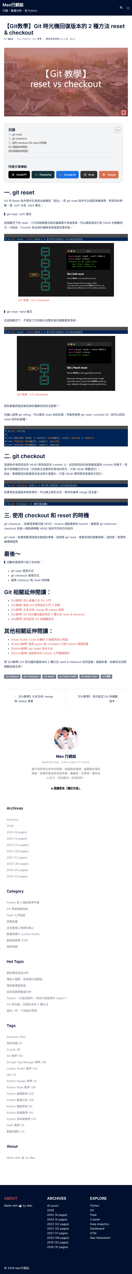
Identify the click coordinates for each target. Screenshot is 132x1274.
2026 (10, 826)
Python (94, 1205)
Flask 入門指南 (16, 915)
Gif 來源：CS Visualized (33, 300)
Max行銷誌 (13, 4)
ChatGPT (21, 174)
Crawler (95, 1219)
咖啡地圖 (12, 946)
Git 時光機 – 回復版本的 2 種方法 (27, 1004)
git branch (12, 676)
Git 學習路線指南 (17, 909)
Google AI (70, 174)
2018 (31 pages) (17, 876)
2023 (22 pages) (18, 845)
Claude (111, 174)
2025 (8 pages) (17, 832)
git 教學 (106, 676)
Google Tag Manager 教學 (23, 1062)
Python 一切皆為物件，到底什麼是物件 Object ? (37, 998)
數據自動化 (13, 1131)
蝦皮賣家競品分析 (18, 973)
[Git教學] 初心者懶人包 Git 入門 (31, 600)
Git (92, 1210)
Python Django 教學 (19, 1081)
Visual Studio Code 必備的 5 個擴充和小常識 (39, 639)
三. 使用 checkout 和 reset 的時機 (27, 142)
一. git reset (15, 134)
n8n (9, 1074)
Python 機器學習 (17, 1106)
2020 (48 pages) (18, 863)
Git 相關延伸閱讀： (18, 146)
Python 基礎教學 (17, 1093)
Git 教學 (37, 39)
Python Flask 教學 (18, 1087)
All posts (23, 39)
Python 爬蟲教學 (17, 1112)
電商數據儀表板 (16, 985)
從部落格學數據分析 (19, 992)
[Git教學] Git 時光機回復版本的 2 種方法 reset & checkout (48, 614)
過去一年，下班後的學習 (22, 1010)
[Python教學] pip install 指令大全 (32, 648)
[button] (121, 7)
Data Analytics (99, 1224)
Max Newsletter (100, 1237)
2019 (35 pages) (17, 870)
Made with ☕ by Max (21, 1157)
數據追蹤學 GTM (17, 940)
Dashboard (97, 1228)
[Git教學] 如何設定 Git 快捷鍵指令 (32, 619)
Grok (91, 174)
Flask (93, 1215)
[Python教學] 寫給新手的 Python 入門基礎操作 (40, 653)
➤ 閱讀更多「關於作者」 (66, 788)
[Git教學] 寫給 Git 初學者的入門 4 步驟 (35, 605)
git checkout (31, 676)
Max (10, 39)
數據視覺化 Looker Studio (23, 934)
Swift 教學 (13, 1125)
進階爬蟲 (12, 921)
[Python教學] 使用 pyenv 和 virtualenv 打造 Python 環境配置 (49, 644)
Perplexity (45, 174)
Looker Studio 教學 (19, 1068)
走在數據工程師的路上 (20, 928)
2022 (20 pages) (18, 851)
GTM (93, 1233)
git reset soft (89, 676)
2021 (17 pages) (17, 857)
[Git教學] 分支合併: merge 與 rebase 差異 (37, 609)
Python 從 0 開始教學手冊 (23, 902)
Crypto (11, 1049)
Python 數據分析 (17, 1100)
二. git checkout (17, 138)
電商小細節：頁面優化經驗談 (24, 979)
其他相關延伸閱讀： (19, 151)
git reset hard (67, 676)
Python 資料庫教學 (18, 1119)
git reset (49, 676)
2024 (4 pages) (17, 838)
